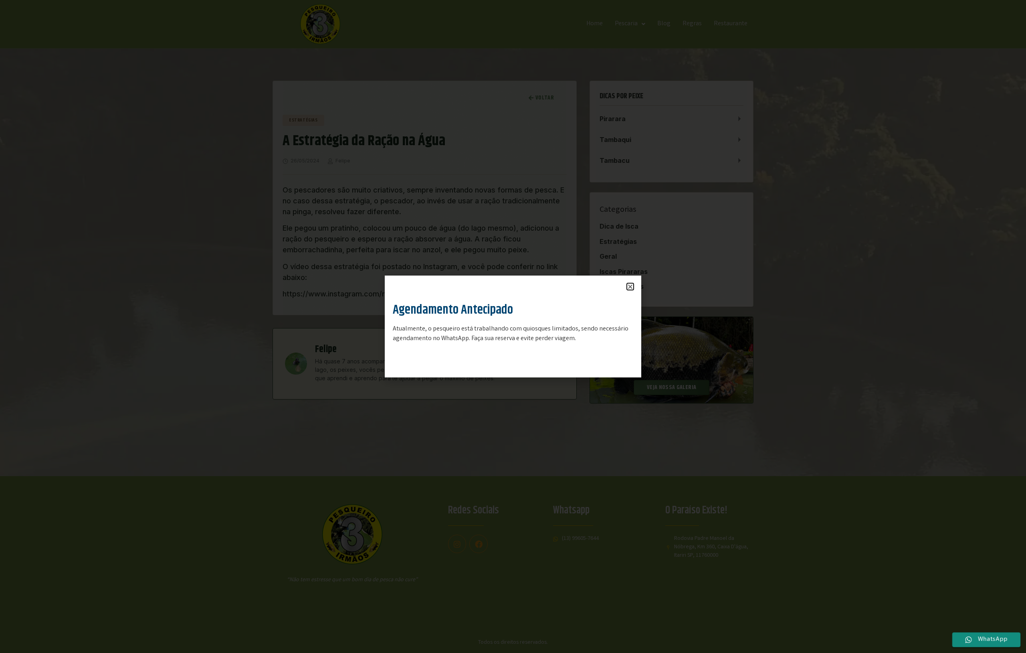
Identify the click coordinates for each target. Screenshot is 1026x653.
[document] (513, 326)
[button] (630, 287)
